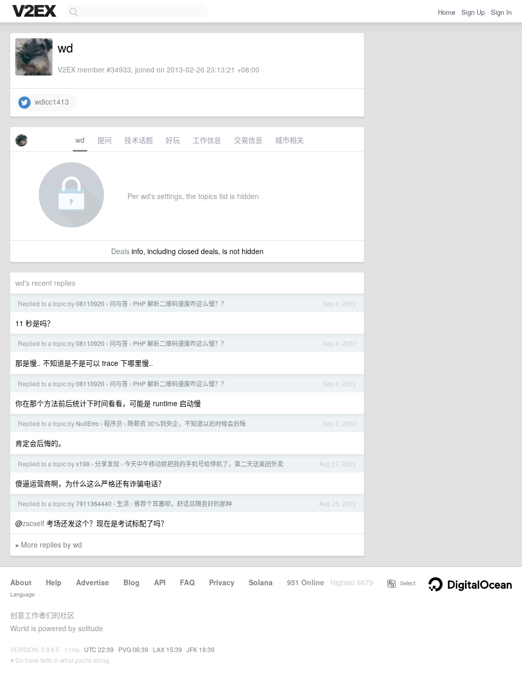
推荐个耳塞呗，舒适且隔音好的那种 (183, 503)
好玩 (173, 140)
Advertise (92, 582)
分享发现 (107, 463)
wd (80, 140)
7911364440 (94, 503)
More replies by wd (51, 544)
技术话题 (138, 140)
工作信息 (207, 140)
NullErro (87, 423)
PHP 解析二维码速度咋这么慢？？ (180, 303)
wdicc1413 (50, 101)
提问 (104, 140)
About (21, 582)
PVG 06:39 (133, 649)
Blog (131, 582)
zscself (33, 523)
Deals (120, 251)
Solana (261, 582)
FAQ (187, 582)
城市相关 (289, 140)
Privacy (221, 582)
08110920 (90, 303)
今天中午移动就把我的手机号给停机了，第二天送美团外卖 (203, 463)
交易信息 (248, 140)
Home (446, 12)
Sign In (501, 12)
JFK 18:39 (201, 649)
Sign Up (473, 12)
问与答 (119, 303)
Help (54, 582)
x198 (83, 463)
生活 (123, 503)
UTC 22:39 (99, 649)
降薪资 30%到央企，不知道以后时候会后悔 (186, 423)
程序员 (113, 423)
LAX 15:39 (167, 649)
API (160, 582)
